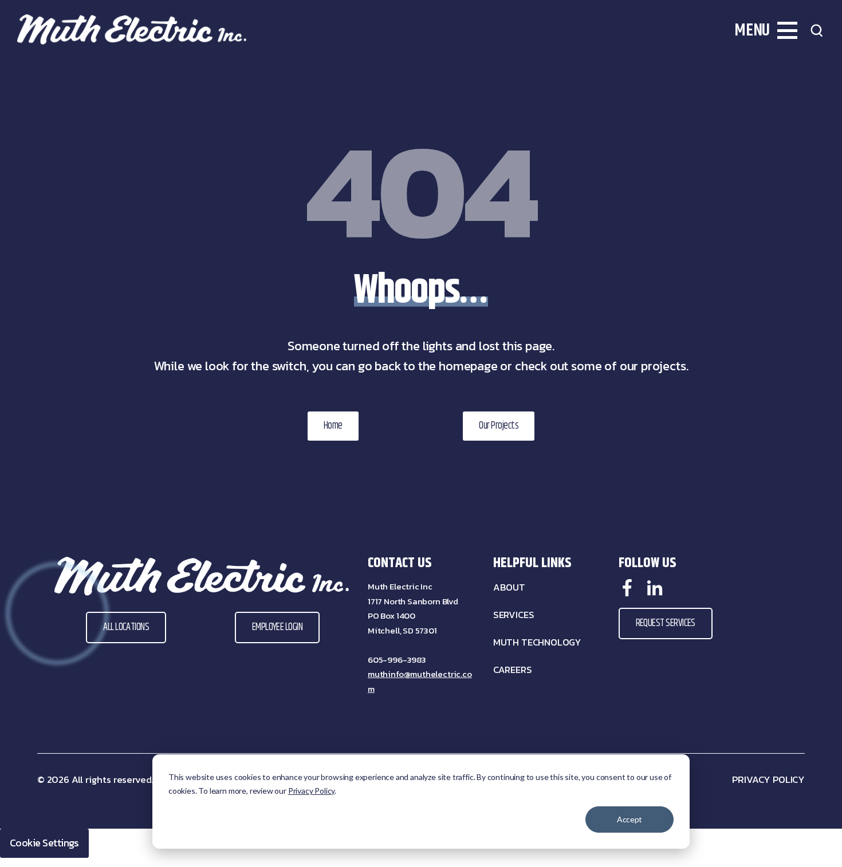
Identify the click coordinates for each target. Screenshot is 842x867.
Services (513, 615)
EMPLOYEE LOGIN (277, 627)
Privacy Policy (311, 790)
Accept (629, 819)
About (509, 587)
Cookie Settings (44, 842)
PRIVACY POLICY (768, 779)
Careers (512, 670)
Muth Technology (537, 642)
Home (333, 426)
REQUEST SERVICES (665, 623)
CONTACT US (400, 563)
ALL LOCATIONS (126, 627)
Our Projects (498, 426)
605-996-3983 (397, 659)
